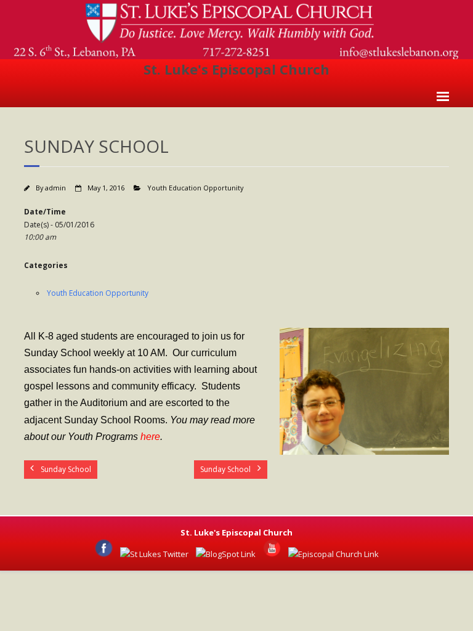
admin (55, 187)
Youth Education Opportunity (195, 187)
